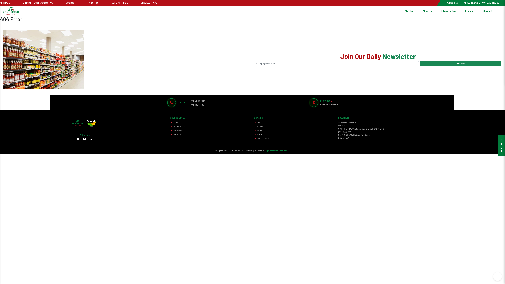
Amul (259, 122)
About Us (428, 11)
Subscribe (460, 63)
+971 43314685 (196, 105)
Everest (260, 134)
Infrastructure (449, 11)
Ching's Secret (263, 138)
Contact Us (178, 130)
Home (175, 122)
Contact (487, 11)
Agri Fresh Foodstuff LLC (277, 150)
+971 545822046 (197, 101)
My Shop (409, 11)
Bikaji (259, 130)
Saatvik (260, 126)
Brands (469, 11)
